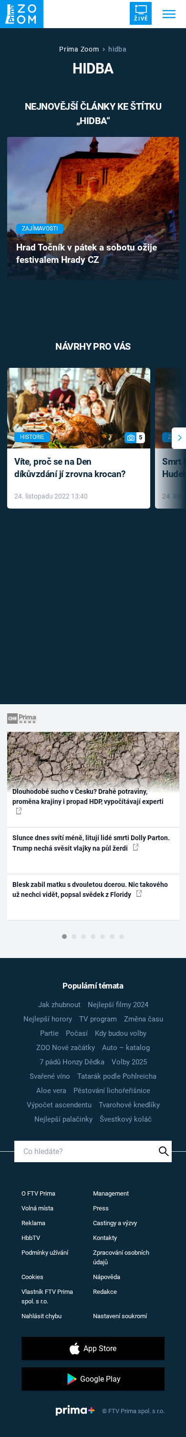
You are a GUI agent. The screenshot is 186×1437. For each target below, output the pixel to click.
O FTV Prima (38, 1193)
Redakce (105, 1291)
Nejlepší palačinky (63, 1119)
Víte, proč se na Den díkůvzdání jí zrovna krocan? (69, 468)
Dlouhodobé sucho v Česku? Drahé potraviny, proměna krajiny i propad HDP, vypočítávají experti (88, 796)
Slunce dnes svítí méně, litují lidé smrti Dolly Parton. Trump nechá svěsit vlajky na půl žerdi (91, 843)
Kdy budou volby (120, 1033)
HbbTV (30, 1237)
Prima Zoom (79, 49)
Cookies (32, 1277)
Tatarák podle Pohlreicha (116, 1076)
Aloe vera (51, 1090)
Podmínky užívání (44, 1252)
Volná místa (37, 1208)
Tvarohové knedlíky (129, 1105)
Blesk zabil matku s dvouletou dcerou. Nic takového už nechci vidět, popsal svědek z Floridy (90, 889)
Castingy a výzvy (115, 1223)
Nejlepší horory (47, 1019)
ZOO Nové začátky (65, 1047)
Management (111, 1193)
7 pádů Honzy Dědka (72, 1062)
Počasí (77, 1033)
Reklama (33, 1223)
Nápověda (106, 1277)
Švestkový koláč (126, 1119)
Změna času (143, 1019)
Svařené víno (50, 1076)
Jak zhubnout (59, 1004)
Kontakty (105, 1237)
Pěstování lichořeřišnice (111, 1090)
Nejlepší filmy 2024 (118, 1004)
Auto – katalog (126, 1047)
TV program (98, 1019)
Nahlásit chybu (41, 1316)
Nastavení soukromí (120, 1316)
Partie (49, 1033)
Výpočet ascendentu (59, 1105)
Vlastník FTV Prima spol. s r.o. (47, 1296)
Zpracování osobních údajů (121, 1257)
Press (101, 1208)
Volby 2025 (129, 1062)
